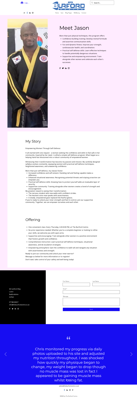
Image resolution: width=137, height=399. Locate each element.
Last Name (96, 281)
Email (64, 289)
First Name (66, 281)
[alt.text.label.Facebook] (73, 390)
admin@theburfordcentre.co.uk (69, 386)
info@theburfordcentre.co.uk (19, 305)
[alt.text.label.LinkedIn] (30, 13)
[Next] (131, 354)
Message (65, 296)
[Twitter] (24, 13)
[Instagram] (69, 68)
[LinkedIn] (66, 68)
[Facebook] (60, 68)
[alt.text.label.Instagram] (33, 13)
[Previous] (6, 354)
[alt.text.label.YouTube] (27, 13)
